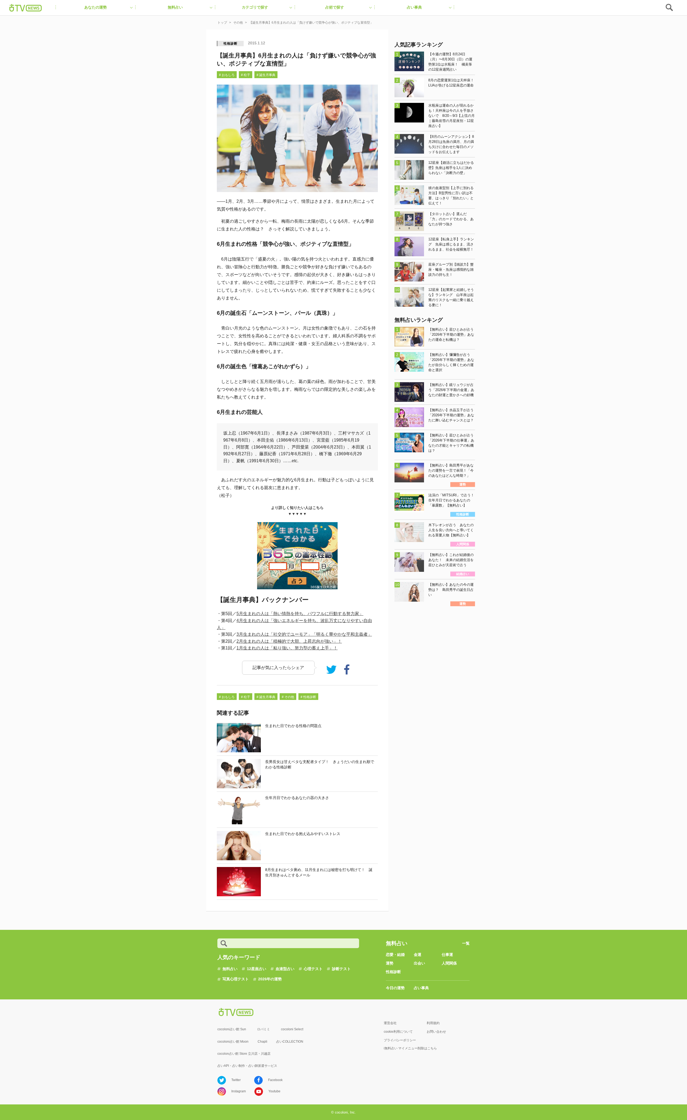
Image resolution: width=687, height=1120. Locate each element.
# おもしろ (227, 75)
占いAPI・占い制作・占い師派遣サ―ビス (247, 1066)
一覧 (466, 943)
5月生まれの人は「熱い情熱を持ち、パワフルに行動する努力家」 (299, 613)
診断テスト (341, 969)
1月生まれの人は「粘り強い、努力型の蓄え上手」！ (287, 648)
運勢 (389, 963)
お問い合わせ (436, 1032)
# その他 (288, 697)
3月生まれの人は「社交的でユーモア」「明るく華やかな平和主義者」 (304, 634)
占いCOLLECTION (289, 1041)
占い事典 (421, 988)
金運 (417, 954)
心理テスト (313, 969)
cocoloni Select (292, 1029)
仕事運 (447, 954)
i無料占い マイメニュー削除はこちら (410, 1048)
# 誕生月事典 (266, 75)
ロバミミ (263, 1029)
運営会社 (390, 1023)
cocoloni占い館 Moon (233, 1041)
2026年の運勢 (270, 979)
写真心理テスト (235, 979)
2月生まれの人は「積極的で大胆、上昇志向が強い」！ (289, 641)
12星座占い (256, 969)
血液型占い (285, 969)
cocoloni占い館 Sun (231, 1029)
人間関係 (449, 963)
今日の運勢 (395, 988)
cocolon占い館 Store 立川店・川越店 (244, 1054)
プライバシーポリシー (400, 1040)
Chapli (262, 1041)
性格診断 (230, 43)
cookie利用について (398, 1032)
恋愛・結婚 (395, 954)
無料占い (229, 969)
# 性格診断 (308, 697)
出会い (419, 963)
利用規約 (433, 1023)
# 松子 (245, 75)
